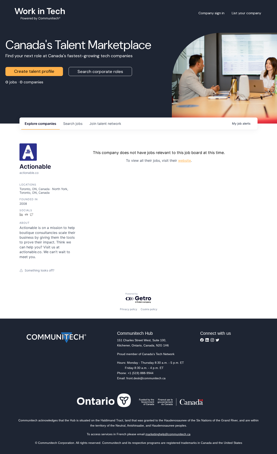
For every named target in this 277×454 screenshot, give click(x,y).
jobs (72, 123)
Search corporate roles (100, 71)
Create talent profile (34, 71)
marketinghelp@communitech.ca (167, 434)
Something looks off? (39, 270)
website (184, 160)
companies (40, 123)
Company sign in (211, 13)
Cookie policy (149, 309)
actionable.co (29, 173)
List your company (246, 13)
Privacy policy (128, 309)
